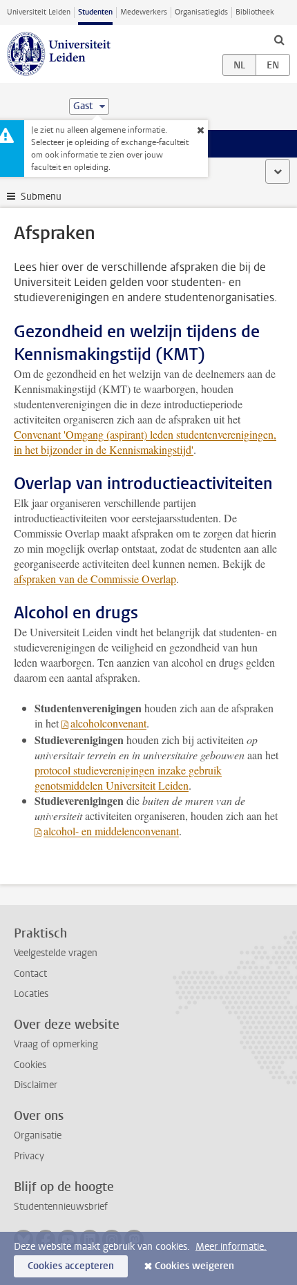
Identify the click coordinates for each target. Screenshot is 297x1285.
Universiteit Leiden (38, 12)
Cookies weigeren (194, 1266)
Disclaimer (35, 1085)
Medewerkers (143, 12)
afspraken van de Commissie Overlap (95, 578)
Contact (30, 973)
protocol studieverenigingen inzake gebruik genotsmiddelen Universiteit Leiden (128, 777)
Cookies (30, 1065)
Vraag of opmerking (56, 1044)
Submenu (41, 196)
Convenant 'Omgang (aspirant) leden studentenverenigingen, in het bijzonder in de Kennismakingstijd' (145, 442)
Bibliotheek (255, 12)
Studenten (95, 12)
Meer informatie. (231, 1246)
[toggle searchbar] (279, 39)
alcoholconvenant (108, 723)
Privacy (29, 1156)
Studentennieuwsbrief (61, 1206)
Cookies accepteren (71, 1266)
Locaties (31, 993)
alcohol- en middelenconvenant (111, 831)
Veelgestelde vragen (55, 953)
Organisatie (37, 1135)
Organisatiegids (201, 12)
